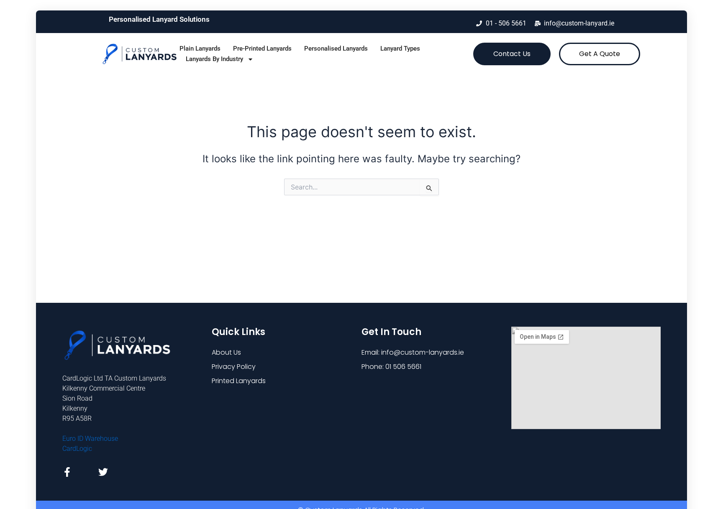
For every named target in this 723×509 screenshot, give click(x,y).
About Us (226, 352)
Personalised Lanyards (336, 48)
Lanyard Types (400, 48)
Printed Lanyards (239, 381)
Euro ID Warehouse (90, 438)
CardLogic (77, 449)
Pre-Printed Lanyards (262, 48)
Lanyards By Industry (214, 59)
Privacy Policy (234, 366)
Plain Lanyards (199, 48)
